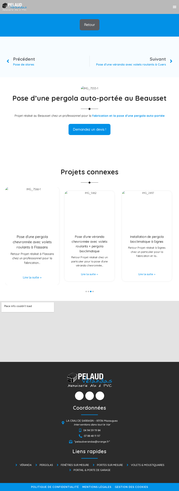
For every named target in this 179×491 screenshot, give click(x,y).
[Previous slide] (11, 219)
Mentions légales (96, 487)
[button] (174, 7)
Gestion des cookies (131, 487)
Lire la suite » (32, 277)
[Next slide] (167, 219)
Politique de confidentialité (55, 487)
